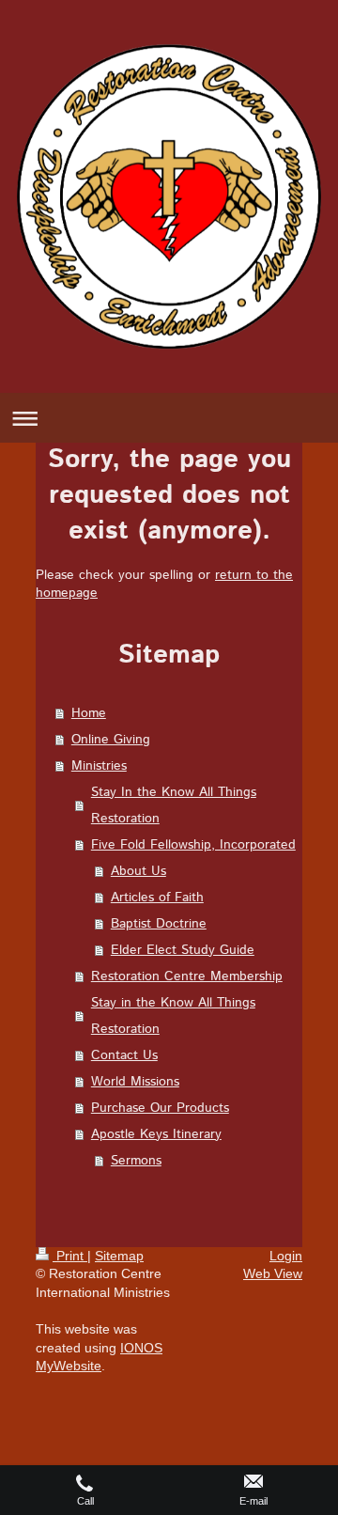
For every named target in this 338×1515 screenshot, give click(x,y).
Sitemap (119, 1255)
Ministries (99, 766)
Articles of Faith (157, 897)
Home (88, 713)
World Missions (135, 1081)
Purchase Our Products (160, 1108)
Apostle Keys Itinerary (156, 1134)
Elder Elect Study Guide (182, 950)
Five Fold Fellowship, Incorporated (193, 845)
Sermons (136, 1160)
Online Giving (110, 739)
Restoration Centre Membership (187, 976)
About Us (138, 871)
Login (285, 1255)
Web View (272, 1273)
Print (70, 1255)
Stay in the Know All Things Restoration (173, 1016)
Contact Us (124, 1055)
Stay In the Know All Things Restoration (173, 805)
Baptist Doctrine (159, 923)
